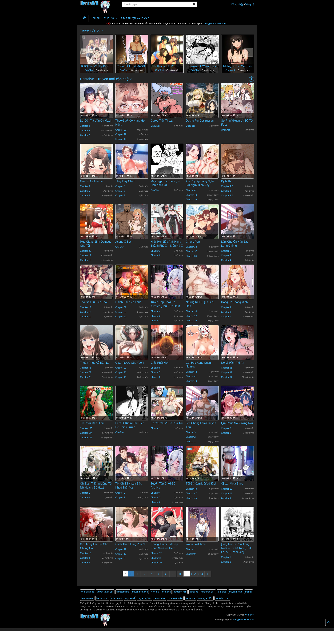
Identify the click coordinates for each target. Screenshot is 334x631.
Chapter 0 (155, 255)
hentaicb (193, 591)
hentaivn (166, 591)
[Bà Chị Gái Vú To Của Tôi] (167, 407)
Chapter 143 (86, 437)
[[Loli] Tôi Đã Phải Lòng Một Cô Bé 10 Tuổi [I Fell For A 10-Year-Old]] (237, 528)
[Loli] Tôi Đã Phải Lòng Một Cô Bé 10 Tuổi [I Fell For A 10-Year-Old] (236, 548)
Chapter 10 (85, 316)
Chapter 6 (85, 186)
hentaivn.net (87, 598)
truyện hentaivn (140, 591)
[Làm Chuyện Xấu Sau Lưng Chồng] (237, 227)
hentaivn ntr (102, 598)
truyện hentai (235, 591)
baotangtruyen (94, 629)
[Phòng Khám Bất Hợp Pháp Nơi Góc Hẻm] (167, 530)
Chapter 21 (120, 367)
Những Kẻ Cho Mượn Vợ (202, 66)
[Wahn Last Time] (202, 528)
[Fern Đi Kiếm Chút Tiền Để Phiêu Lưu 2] (132, 407)
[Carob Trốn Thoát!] (167, 104)
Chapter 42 (191, 371)
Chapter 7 (120, 191)
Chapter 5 (85, 191)
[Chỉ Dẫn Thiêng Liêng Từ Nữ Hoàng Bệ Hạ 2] (96, 467)
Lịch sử (95, 18)
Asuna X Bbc (123, 241)
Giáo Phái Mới (160, 362)
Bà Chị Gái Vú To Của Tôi (167, 423)
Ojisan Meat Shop (232, 483)
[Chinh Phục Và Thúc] (132, 286)
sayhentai (130, 598)
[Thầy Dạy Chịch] (132, 172)
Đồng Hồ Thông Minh (234, 302)
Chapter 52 (120, 307)
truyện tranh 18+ (105, 591)
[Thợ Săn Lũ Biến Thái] (96, 286)
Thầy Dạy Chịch (125, 181)
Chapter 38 (191, 247)
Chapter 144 (86, 433)
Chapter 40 (191, 195)
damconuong (122, 591)
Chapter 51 (120, 312)
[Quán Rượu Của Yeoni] (132, 346)
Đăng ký (249, 4)
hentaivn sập (87, 591)
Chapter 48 (191, 488)
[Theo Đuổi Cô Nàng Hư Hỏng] (132, 108)
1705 (201, 573)
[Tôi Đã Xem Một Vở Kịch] (202, 468)
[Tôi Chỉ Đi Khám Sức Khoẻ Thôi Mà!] (132, 470)
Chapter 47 (191, 493)
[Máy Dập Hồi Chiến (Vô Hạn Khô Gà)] (167, 165)
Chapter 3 (85, 130)
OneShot (89, 70)
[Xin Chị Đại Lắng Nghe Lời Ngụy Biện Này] (202, 165)
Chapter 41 (191, 190)
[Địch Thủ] (237, 164)
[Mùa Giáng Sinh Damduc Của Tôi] (96, 228)
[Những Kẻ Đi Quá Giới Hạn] (202, 286)
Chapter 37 (191, 251)
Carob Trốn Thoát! (162, 120)
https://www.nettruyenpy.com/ (51, 629)
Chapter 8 (120, 186)
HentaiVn (249, 614)
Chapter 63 (226, 367)
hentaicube (159, 598)
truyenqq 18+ (144, 598)
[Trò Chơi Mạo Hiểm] (96, 408)
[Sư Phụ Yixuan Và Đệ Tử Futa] (237, 104)
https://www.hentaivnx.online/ (19, 629)
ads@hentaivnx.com (215, 23)
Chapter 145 (86, 428)
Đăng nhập (237, 4)
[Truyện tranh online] (98, 4)
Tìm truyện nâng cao (135, 18)
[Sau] (248, 52)
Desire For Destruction (200, 120)
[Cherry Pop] (202, 225)
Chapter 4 (85, 126)
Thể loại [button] (110, 18)
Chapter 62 (226, 372)
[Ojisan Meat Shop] (237, 467)
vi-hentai (155, 591)
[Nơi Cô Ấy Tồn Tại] (96, 170)
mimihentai (116, 598)
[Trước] (85, 52)
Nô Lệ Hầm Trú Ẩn (232, 362)
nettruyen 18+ (208, 591)
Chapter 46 (191, 498)
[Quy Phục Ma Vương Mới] (237, 407)
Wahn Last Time (196, 544)
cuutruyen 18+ (205, 598)
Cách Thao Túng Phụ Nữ (131, 544)
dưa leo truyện (175, 598)
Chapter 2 (195, 70)
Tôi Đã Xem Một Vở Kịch (201, 483)
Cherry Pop (193, 241)
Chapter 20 (120, 130)
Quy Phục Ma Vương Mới (237, 423)
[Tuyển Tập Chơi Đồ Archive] (167, 467)
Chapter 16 (191, 320)
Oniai (238, 66)
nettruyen (35, 629)
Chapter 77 (85, 372)
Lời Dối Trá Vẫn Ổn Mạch (96, 120)
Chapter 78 (85, 367)
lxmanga (222, 591)
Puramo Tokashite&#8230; (97, 66)
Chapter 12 (85, 307)
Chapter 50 (120, 316)
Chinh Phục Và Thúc (128, 302)
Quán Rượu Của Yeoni (129, 362)
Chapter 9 (226, 307)
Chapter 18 (120, 139)
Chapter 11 (85, 312)
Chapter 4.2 (227, 186)
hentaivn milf (180, 591)
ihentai (248, 591)
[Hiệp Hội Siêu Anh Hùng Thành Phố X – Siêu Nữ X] (167, 225)
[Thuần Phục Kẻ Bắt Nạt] (96, 348)
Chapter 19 (120, 134)
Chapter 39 (191, 199)
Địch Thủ (226, 181)
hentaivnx (190, 598)
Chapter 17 (191, 316)
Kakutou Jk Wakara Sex (167, 66)
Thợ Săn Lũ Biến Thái (94, 302)
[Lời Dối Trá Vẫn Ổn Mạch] (96, 107)
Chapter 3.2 (227, 195)
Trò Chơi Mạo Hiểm (92, 423)
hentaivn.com (222, 598)
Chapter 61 (226, 377)
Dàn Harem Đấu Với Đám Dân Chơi (131, 66)
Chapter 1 (230, 70)
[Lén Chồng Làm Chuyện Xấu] (202, 409)
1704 (193, 573)
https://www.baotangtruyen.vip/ (112, 629)
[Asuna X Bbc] (132, 225)
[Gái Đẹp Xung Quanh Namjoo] (202, 350)
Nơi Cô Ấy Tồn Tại (91, 181)
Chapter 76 (85, 377)
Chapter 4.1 (227, 191)
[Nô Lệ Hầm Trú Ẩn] (237, 347)
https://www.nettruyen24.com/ (76, 629)
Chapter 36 (191, 256)
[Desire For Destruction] (202, 104)
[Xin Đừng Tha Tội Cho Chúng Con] (96, 529)
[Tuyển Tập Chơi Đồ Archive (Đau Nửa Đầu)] (167, 286)
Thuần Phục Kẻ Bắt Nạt (94, 362)
